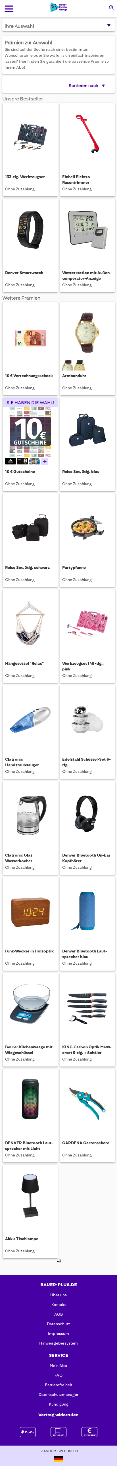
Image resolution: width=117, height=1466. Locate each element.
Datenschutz (58, 1324)
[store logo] (59, 7)
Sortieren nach (83, 85)
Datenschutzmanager (58, 1394)
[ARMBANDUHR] (87, 332)
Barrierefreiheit (58, 1385)
